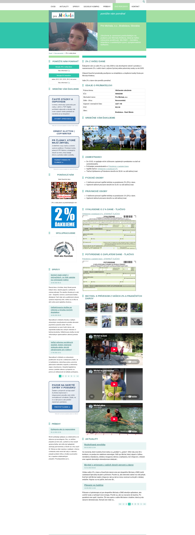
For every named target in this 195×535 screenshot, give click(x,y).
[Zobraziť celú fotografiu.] (91, 308)
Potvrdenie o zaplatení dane (118, 166)
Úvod (50, 53)
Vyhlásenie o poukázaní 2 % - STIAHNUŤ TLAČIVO (101, 214)
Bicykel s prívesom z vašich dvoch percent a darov (109, 465)
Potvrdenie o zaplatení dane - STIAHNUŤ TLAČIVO (101, 259)
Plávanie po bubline (93, 485)
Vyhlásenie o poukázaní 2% (108, 169)
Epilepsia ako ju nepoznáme (63, 429)
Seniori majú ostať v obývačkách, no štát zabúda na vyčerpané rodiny (63, 277)
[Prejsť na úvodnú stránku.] (63, 17)
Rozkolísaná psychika (94, 444)
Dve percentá (58, 53)
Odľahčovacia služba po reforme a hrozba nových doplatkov (62, 309)
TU (69, 70)
